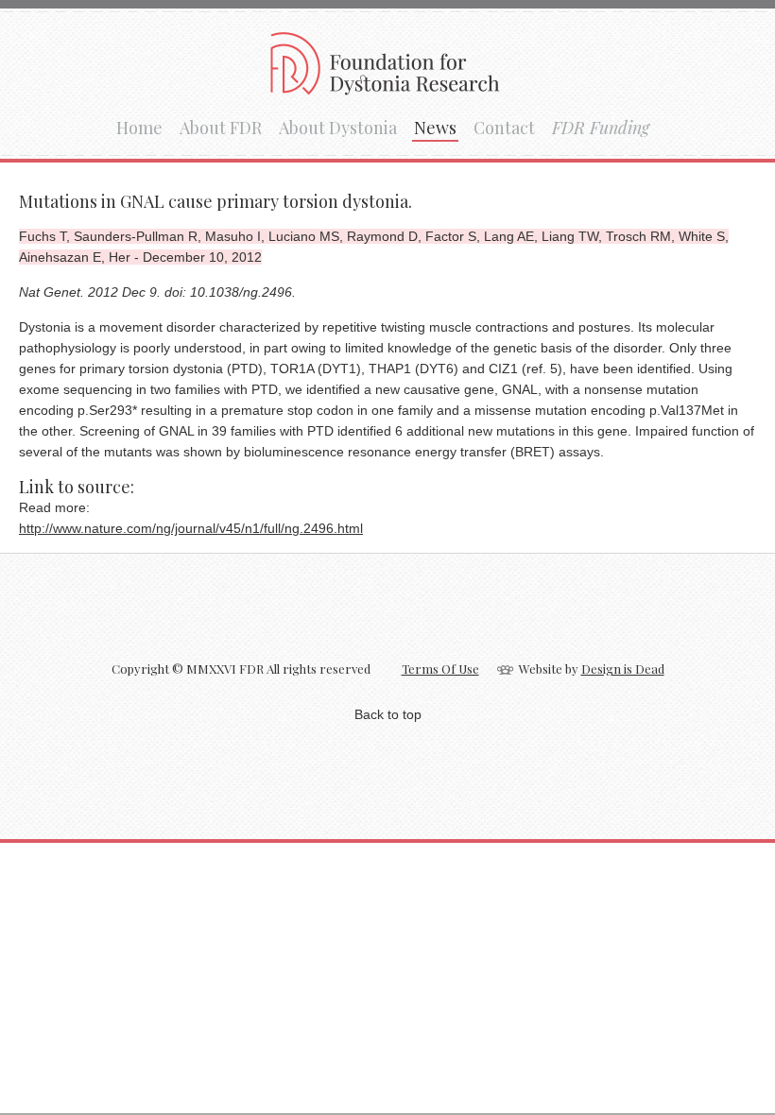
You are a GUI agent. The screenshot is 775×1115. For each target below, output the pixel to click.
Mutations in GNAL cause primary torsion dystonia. (215, 201)
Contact (504, 127)
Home (139, 127)
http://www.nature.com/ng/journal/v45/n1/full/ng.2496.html (191, 528)
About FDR (221, 127)
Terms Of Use (440, 668)
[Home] (388, 88)
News (435, 127)
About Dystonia (338, 127)
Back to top (388, 714)
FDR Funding (600, 127)
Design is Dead (622, 668)
